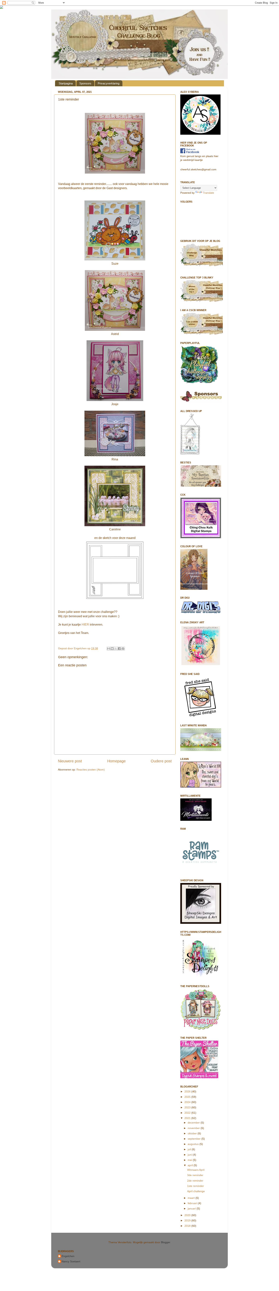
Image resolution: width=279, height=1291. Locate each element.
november (194, 1128)
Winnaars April (195, 1169)
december (194, 1122)
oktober (193, 1133)
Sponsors (85, 83)
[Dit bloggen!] (112, 648)
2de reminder (195, 1180)
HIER (85, 624)
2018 (187, 1225)
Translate (208, 192)
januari (192, 1208)
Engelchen (68, 1256)
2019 (187, 1220)
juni (190, 1154)
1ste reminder (195, 1185)
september (194, 1138)
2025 (187, 1096)
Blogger (165, 1242)
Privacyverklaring (108, 83)
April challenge (196, 1191)
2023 (187, 1107)
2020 (187, 1215)
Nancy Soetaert (71, 1261)
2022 (187, 1112)
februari (193, 1203)
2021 (187, 1118)
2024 (187, 1102)
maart (191, 1197)
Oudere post (161, 761)
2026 (187, 1091)
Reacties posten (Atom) (90, 769)
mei (190, 1159)
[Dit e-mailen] (108, 648)
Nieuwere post (70, 761)
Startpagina (66, 83)
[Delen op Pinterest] (123, 648)
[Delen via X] (116, 648)
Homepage (116, 761)
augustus (193, 1144)
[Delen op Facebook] (119, 648)
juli (190, 1149)
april (191, 1165)
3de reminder (195, 1175)
